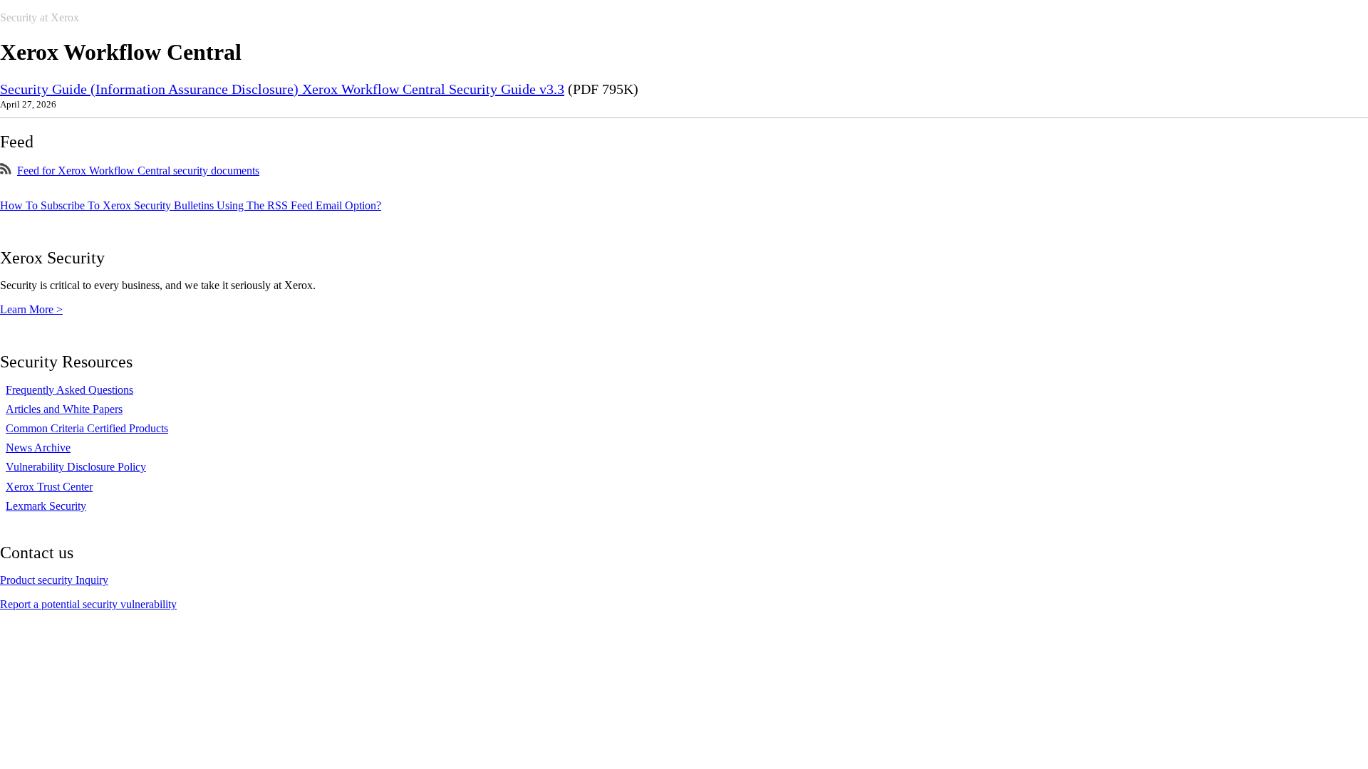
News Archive (38, 447)
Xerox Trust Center (49, 487)
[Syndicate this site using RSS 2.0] (5, 170)
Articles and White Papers (64, 409)
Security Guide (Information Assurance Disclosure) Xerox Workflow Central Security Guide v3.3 (282, 89)
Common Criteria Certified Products (87, 428)
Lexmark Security (46, 506)
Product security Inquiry (54, 580)
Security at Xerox (39, 17)
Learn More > (31, 309)
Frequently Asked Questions (69, 390)
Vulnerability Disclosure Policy (76, 467)
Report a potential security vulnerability (88, 604)
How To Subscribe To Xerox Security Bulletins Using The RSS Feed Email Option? (190, 205)
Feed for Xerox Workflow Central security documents (138, 170)
